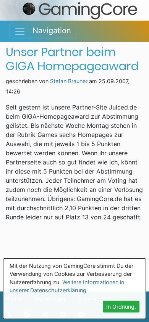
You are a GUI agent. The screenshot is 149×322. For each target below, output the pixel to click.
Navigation (48, 30)
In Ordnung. (121, 306)
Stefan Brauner (68, 81)
